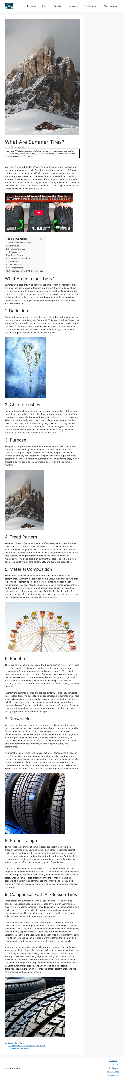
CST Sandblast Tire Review (19, 1048)
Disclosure (113, 1068)
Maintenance (74, 6)
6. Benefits (13, 261)
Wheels (57, 6)
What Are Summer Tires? (19, 242)
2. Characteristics (16, 249)
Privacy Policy (113, 1071)
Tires (44, 6)
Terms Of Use (113, 1075)
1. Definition (13, 246)
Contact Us (113, 1064)
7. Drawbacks (14, 264)
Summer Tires (13, 1043)
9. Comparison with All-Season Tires (26, 271)
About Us (113, 1060)
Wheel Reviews (110, 6)
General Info (32, 6)
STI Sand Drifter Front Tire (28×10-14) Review (26, 1046)
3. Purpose (13, 252)
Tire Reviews (90, 6)
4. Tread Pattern (15, 255)
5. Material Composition (19, 258)
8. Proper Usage (15, 268)
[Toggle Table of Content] (40, 239)
